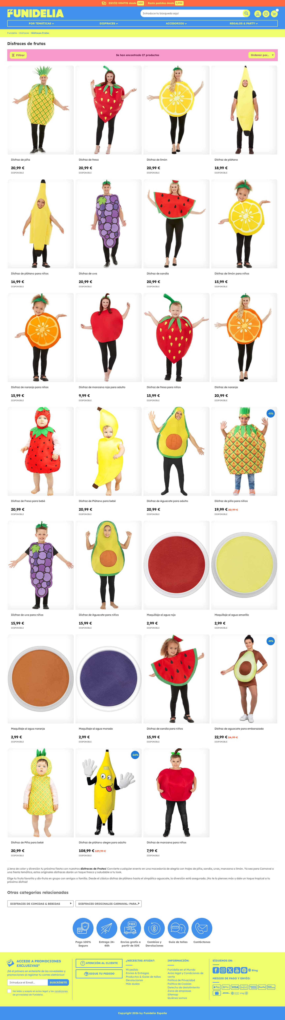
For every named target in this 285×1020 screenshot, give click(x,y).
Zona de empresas (179, 990)
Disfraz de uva (88, 273)
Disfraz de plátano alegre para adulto (102, 842)
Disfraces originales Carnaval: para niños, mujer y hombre (110, 903)
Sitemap (173, 994)
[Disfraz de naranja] (244, 337)
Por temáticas (40, 23)
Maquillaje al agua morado (96, 728)
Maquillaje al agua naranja (28, 728)
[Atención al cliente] (266, 13)
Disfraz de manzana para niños (166, 842)
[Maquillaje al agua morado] (109, 679)
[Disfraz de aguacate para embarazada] (244, 679)
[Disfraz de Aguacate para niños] (109, 565)
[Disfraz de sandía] (176, 224)
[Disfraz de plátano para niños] (41, 224)
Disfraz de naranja (226, 387)
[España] (216, 970)
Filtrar (20, 55)
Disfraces (107, 23)
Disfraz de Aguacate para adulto (167, 501)
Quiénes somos (177, 998)
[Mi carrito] (274, 13)
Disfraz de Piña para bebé (27, 842)
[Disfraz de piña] (41, 110)
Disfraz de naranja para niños (29, 387)
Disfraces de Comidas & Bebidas (35, 903)
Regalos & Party (242, 23)
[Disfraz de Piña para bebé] (41, 792)
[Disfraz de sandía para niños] (176, 679)
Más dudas (133, 983)
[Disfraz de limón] (176, 110)
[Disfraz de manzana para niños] (176, 792)
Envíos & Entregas (137, 973)
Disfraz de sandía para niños (165, 728)
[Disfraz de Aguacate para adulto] (176, 451)
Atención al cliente (101, 963)
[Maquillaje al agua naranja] (41, 679)
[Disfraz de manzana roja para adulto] (109, 337)
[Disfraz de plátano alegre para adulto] (109, 792)
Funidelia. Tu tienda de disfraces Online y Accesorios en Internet (35, 13)
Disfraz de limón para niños (232, 273)
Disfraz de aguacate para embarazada (239, 728)
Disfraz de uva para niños (27, 614)
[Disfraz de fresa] (109, 110)
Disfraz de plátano (226, 159)
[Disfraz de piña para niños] (244, 451)
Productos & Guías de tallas (143, 976)
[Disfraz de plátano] (244, 110)
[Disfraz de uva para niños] (41, 565)
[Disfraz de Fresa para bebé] (41, 451)
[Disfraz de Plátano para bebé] (109, 451)
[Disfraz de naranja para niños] (41, 337)
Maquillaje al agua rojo (161, 614)
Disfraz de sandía (158, 273)
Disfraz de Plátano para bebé (97, 501)
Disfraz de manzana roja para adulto (102, 387)
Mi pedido (132, 969)
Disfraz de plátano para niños (29, 273)
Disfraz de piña (20, 159)
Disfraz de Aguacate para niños (99, 614)
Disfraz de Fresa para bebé (28, 501)
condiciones (61, 991)
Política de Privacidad (181, 980)
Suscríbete (58, 982)
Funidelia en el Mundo (181, 969)
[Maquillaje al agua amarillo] (244, 565)
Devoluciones (134, 980)
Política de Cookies (179, 983)
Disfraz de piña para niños (231, 501)
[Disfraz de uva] (109, 224)
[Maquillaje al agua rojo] (176, 565)
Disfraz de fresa (89, 159)
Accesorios (175, 23)
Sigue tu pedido (101, 973)
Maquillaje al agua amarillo (232, 614)
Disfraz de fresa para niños (164, 387)
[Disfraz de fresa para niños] (176, 337)
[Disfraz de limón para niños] (244, 224)
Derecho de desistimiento (184, 987)
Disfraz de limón (157, 159)
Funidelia (12, 33)
